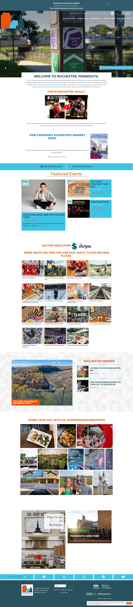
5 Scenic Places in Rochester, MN (105, 369)
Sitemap (70, 590)
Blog (94, 13)
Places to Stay (69, 19)
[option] (66, 44)
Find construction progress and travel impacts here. (66, 8)
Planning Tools (109, 19)
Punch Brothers (99, 202)
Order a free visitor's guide (62, 87)
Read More (42, 226)
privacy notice (105, 604)
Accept (129, 603)
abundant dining (101, 85)
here (65, 157)
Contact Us (64, 590)
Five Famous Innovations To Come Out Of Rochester (105, 383)
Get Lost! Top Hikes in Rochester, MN (25, 402)
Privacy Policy (64, 592)
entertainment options (47, 87)
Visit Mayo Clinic (124, 19)
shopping (35, 87)
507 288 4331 (43, 593)
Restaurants (95, 19)
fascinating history (51, 85)
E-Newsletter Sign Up (82, 166)
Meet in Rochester (77, 13)
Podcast (106, 13)
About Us (57, 590)
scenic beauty (81, 85)
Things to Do (82, 19)
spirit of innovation (37, 85)
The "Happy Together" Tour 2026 (99, 184)
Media (99, 13)
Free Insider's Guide (53, 166)
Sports (87, 13)
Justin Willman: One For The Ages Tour (44, 216)
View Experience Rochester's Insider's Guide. (57, 136)
